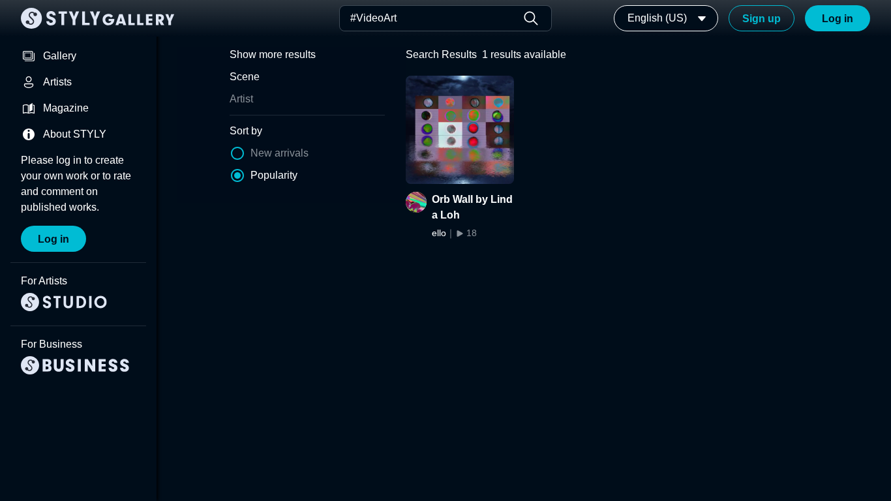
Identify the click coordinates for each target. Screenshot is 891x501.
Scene (245, 76)
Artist (241, 98)
